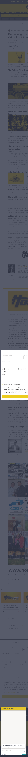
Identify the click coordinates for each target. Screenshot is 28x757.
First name (7, 355)
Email (6, 361)
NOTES (3, 374)
